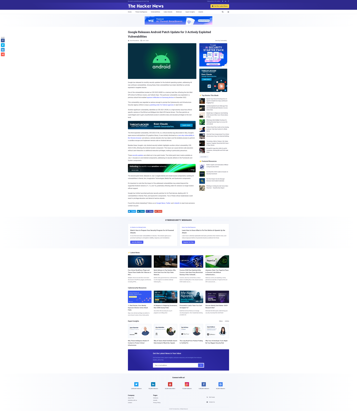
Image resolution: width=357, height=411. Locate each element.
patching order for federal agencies (162, 105)
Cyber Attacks (168, 12)
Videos (221, 321)
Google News (160, 203)
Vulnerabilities (155, 12)
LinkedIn (177, 203)
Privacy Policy (156, 402)
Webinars (179, 12)
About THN (131, 398)
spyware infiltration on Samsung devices (160, 97)
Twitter (168, 203)
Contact (130, 402)
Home (130, 12)
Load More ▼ (204, 156)
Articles (227, 321)
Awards (200, 12)
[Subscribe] (201, 365)
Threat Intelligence (141, 12)
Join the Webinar (137, 242)
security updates (137, 155)
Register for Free (188, 242)
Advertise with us (132, 400)
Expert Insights (190, 12)
